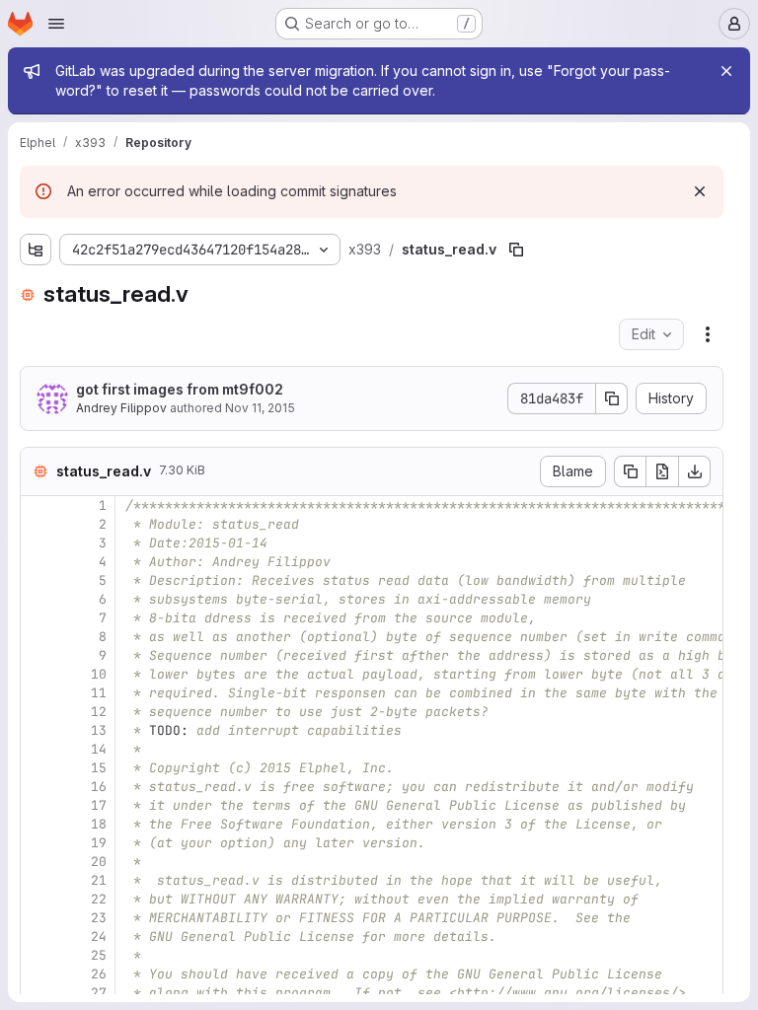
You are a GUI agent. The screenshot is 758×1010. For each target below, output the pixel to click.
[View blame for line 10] (37, 674)
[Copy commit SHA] (612, 398)
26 (99, 974)
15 (99, 767)
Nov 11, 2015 (260, 407)
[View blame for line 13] (37, 730)
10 (99, 674)
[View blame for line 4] (37, 561)
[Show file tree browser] (35, 249)
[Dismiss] (700, 191)
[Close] (726, 71)
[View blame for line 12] (37, 711)
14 (99, 749)
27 (99, 992)
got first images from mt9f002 (179, 389)
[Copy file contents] (629, 471)
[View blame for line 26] (37, 974)
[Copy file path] (516, 249)
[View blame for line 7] (37, 618)
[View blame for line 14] (37, 749)
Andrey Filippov (121, 407)
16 (99, 786)
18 (99, 824)
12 (99, 711)
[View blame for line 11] (37, 693)
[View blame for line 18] (37, 824)
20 (99, 861)
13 (99, 730)
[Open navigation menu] (56, 23)
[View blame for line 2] (37, 524)
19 (99, 842)
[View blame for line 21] (37, 880)
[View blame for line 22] (37, 899)
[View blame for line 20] (37, 861)
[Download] (695, 471)
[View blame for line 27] (37, 992)
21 (99, 880)
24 (99, 936)
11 (99, 693)
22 (99, 899)
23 (99, 917)
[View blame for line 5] (37, 580)
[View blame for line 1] (37, 505)
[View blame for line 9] (37, 655)
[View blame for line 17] (37, 805)
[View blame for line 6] (37, 599)
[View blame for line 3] (37, 543)
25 (99, 955)
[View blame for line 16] (37, 786)
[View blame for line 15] (37, 767)
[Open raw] (662, 471)
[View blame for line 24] (37, 936)
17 (99, 805)
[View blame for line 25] (37, 955)
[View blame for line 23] (37, 917)
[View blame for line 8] (37, 636)
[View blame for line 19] (37, 842)
